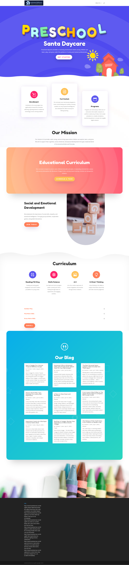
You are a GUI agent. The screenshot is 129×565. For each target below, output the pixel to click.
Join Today (31, 224)
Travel (55, 428)
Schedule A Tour (64, 179)
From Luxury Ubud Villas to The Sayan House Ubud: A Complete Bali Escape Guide (92, 393)
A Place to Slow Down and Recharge (62, 394)
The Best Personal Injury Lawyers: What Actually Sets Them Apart (91, 366)
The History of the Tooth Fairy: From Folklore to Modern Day (92, 421)
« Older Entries (27, 446)
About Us (98, 3)
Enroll (29, 325)
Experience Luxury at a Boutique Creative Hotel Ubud (36, 422)
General (27, 370)
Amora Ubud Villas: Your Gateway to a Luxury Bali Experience (34, 394)
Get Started (64, 57)
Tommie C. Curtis (31, 369)
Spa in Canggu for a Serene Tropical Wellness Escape (34, 366)
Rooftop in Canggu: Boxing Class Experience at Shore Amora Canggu (64, 422)
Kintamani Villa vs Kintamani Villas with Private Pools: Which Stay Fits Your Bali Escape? (64, 366)
